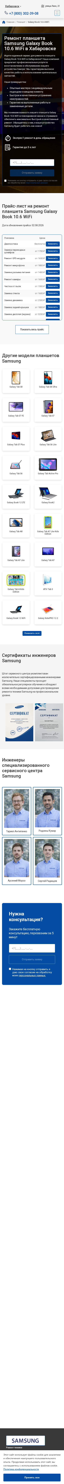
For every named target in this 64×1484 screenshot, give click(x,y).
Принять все (32, 1477)
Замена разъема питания (17, 272)
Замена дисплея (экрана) (17, 314)
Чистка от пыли (12, 286)
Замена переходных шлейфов (14, 251)
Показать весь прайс (32, 329)
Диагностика (11, 244)
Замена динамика (13, 300)
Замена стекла (12, 293)
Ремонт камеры (12, 279)
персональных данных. (37, 183)
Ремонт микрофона (14, 265)
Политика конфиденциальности (21, 1469)
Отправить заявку (32, 172)
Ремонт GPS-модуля (14, 258)
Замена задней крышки (16, 307)
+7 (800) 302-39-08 (23, 13)
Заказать (53, 244)
